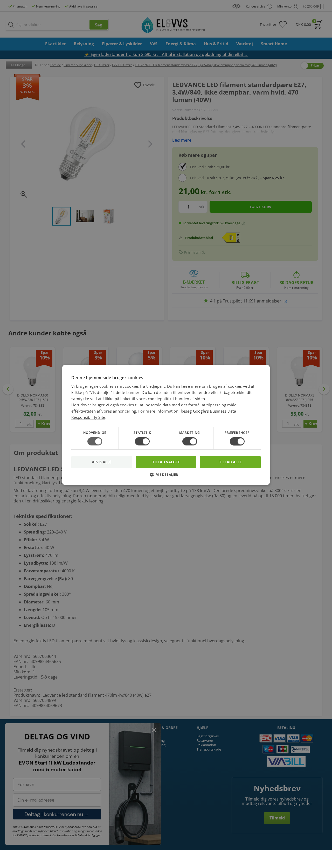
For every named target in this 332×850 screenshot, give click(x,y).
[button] (166, 476)
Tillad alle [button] (230, 461)
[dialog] (166, 425)
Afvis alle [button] (102, 462)
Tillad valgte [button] (166, 461)
